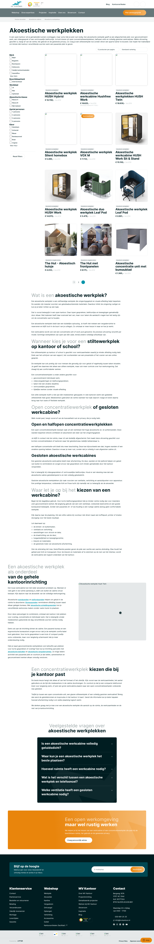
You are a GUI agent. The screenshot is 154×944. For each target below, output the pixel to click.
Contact (81, 13)
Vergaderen (48, 904)
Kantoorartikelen (119, 4)
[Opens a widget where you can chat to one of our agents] (146, 940)
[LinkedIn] (120, 924)
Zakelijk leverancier (17, 911)
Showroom (72, 13)
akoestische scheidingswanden (43, 605)
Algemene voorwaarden (137, 941)
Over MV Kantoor (85, 893)
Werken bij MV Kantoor (88, 904)
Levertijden (13, 918)
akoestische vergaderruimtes (39, 652)
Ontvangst (48, 908)
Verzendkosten (15, 908)
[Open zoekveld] (130, 4)
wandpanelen (23, 600)
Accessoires (49, 918)
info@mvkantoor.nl (122, 920)
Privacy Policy (123, 941)
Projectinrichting (85, 897)
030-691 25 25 (120, 917)
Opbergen (48, 911)
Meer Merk (14, 76)
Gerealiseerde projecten (88, 900)
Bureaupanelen (31, 602)
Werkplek (47, 893)
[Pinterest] (123, 924)
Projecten (43, 13)
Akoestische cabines (35, 19)
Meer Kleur (14, 145)
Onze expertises (28, 13)
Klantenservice (15, 897)
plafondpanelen (38, 600)
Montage (12, 915)
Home (12, 19)
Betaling (12, 904)
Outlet (46, 922)
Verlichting (48, 915)
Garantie (12, 922)
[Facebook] (114, 924)
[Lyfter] (20, 941)
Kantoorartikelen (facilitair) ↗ (55, 925)
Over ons (61, 13)
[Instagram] (117, 924)
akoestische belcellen (16, 652)
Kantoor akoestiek (20, 19)
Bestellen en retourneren (19, 900)
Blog (108, 4)
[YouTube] (127, 924)
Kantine (47, 900)
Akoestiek (48, 897)
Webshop (15, 13)
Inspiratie (52, 13)
